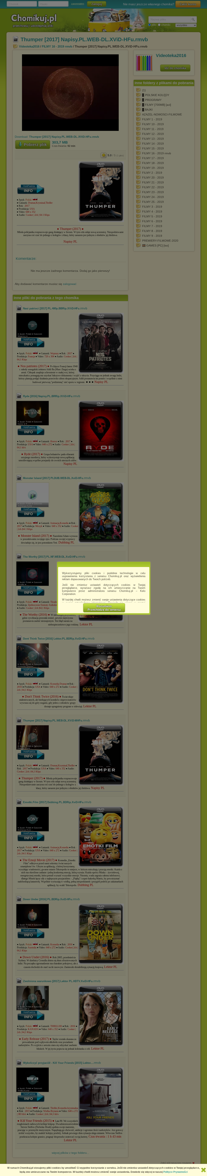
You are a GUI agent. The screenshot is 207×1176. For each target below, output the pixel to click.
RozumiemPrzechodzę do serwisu (104, 607)
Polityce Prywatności (175, 1172)
